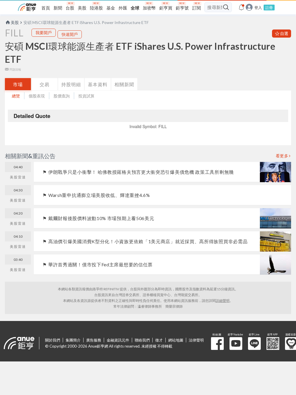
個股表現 (37, 95)
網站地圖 (175, 340)
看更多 (282, 156)
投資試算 (86, 95)
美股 (15, 22)
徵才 (159, 340)
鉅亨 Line (254, 343)
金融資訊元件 (118, 340)
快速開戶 (70, 34)
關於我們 (52, 340)
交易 (44, 84)
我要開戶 (44, 32)
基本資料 (98, 84)
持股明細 (71, 84)
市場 (18, 84)
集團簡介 (73, 340)
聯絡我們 (142, 340)
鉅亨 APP (273, 343)
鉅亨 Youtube (236, 343)
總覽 (16, 95)
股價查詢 (61, 95)
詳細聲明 (223, 300)
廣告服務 (93, 340)
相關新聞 (124, 84)
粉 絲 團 (217, 343)
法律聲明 (196, 340)
